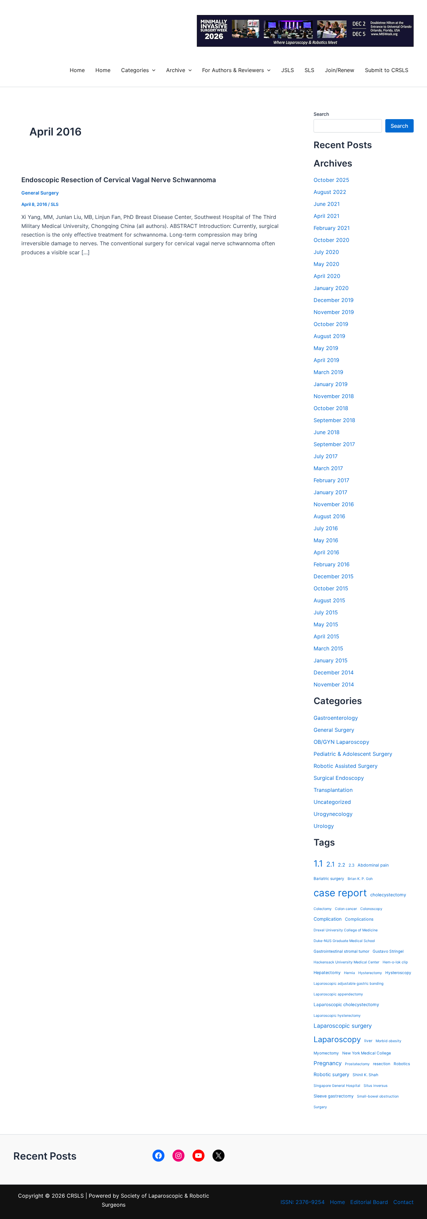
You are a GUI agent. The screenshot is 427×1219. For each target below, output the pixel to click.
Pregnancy (328, 1063)
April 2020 (327, 276)
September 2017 (334, 444)
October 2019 (331, 324)
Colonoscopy (371, 909)
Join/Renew (339, 70)
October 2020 (331, 240)
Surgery (320, 1107)
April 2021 (326, 216)
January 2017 (330, 492)
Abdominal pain (373, 865)
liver (368, 1040)
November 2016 (334, 504)
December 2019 (334, 300)
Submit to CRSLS (386, 70)
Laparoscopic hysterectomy (337, 1015)
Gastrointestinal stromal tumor (341, 951)
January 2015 (331, 660)
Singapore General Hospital (337, 1086)
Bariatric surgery (329, 878)
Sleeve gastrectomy (334, 1096)
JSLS (287, 70)
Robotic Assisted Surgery (346, 766)
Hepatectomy (327, 972)
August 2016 (329, 516)
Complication (328, 919)
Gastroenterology (336, 717)
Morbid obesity (388, 1041)
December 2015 (334, 576)
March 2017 (328, 468)
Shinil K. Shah (365, 1075)
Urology (324, 826)
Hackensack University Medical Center (346, 962)
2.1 (330, 864)
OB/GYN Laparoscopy (341, 741)
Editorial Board (369, 1202)
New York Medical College (366, 1053)
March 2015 (328, 648)
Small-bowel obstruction (378, 1096)
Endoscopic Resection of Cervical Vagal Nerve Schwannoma (118, 180)
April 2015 (326, 636)
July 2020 (326, 252)
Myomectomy (326, 1053)
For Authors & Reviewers (233, 70)
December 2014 (334, 672)
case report (340, 893)
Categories (135, 70)
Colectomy (323, 909)
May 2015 (326, 624)
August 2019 (329, 336)
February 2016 (332, 564)
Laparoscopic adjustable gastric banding (349, 983)
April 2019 (326, 360)
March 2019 (328, 372)
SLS (309, 70)
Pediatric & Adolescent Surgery (353, 753)
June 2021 (327, 204)
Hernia (349, 973)
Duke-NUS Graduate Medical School (344, 941)
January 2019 (331, 384)
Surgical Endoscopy (339, 778)
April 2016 (326, 552)
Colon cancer (346, 909)
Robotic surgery (331, 1074)
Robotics (402, 1063)
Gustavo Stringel (388, 951)
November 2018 (334, 396)
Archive (175, 70)
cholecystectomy (388, 894)
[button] (152, 70)
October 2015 (331, 588)
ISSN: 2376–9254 (303, 1202)
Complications (359, 919)
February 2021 (332, 228)
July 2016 (326, 528)
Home (77, 70)
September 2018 (334, 420)
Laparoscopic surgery (343, 1025)
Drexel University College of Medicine (346, 930)
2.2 (341, 865)
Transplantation (333, 790)
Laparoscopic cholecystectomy (346, 1004)
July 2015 (326, 612)
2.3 (351, 865)
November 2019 (334, 312)
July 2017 (326, 456)
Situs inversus (376, 1086)
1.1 (318, 863)
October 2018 (331, 408)
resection (381, 1063)
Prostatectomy (357, 1064)
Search (321, 114)
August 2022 (330, 192)
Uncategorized (332, 802)
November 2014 (334, 684)
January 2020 (331, 288)
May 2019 (326, 348)
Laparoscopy (337, 1039)
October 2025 (331, 180)
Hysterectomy (370, 973)
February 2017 (331, 480)
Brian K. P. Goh (360, 879)
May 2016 (326, 540)
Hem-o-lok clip (395, 962)
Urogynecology (333, 814)
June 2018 (327, 432)
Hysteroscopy (398, 972)
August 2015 (329, 600)
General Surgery (40, 193)
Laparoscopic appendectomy (338, 994)
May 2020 (326, 264)
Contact (403, 1202)
